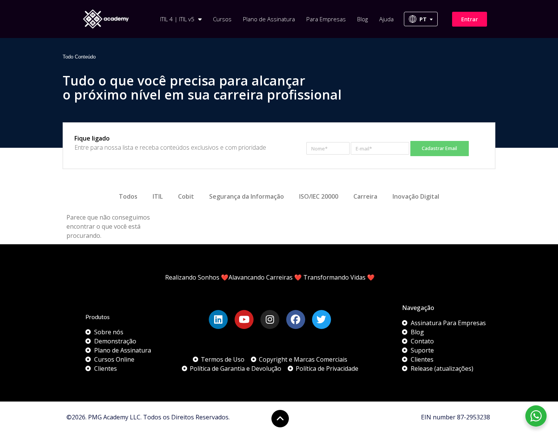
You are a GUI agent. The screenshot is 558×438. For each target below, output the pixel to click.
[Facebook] (295, 319)
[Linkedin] (218, 319)
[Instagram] (269, 319)
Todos (128, 196)
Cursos (222, 19)
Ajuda (386, 19)
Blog (362, 19)
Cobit (186, 196)
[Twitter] (321, 319)
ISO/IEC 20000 (318, 196)
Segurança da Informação (246, 196)
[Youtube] (244, 319)
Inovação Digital (415, 196)
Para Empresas (326, 19)
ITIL (158, 196)
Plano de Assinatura (269, 19)
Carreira (365, 196)
